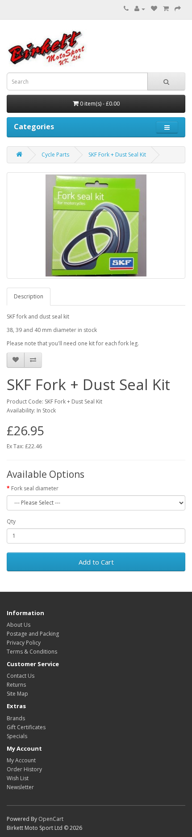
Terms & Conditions (32, 651)
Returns (16, 684)
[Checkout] (178, 9)
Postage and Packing (33, 633)
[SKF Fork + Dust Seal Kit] (96, 225)
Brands (16, 718)
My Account (21, 760)
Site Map (17, 693)
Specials (17, 736)
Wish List (18, 778)
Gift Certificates (26, 727)
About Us (18, 625)
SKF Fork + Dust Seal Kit (117, 154)
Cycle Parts (55, 154)
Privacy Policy (24, 642)
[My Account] (139, 9)
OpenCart (50, 819)
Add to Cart (96, 561)
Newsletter (20, 787)
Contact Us (20, 676)
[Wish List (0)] (154, 9)
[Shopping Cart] (166, 9)
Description (28, 296)
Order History (24, 769)
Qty (11, 521)
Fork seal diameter (34, 488)
